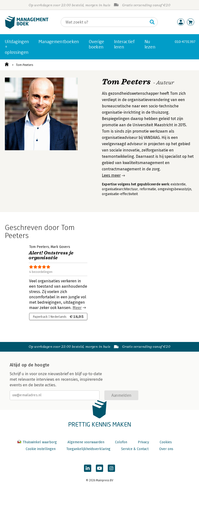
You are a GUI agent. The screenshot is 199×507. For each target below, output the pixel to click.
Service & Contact (135, 449)
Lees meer (111, 175)
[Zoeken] (152, 22)
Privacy (143, 442)
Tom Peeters (24, 65)
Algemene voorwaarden (85, 442)
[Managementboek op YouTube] (99, 468)
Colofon (121, 442)
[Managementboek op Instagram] (111, 468)
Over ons (166, 449)
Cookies (166, 442)
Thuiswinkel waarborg (40, 442)
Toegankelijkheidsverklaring (88, 449)
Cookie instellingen (41, 449)
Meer (77, 307)
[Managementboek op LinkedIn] (87, 468)
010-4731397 (185, 42)
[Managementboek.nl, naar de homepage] (27, 27)
